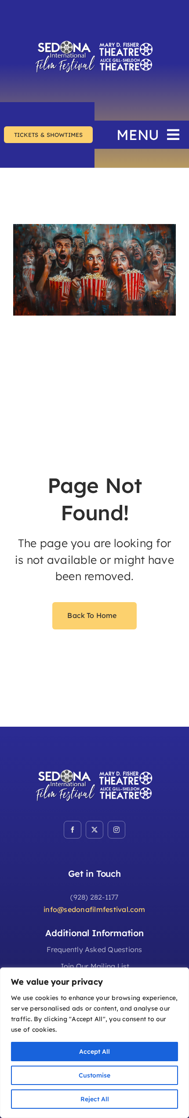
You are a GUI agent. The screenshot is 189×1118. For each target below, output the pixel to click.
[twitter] (94, 829)
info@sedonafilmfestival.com (94, 909)
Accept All (94, 1051)
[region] (94, 1042)
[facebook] (72, 829)
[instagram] (116, 829)
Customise (94, 1075)
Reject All (94, 1099)
